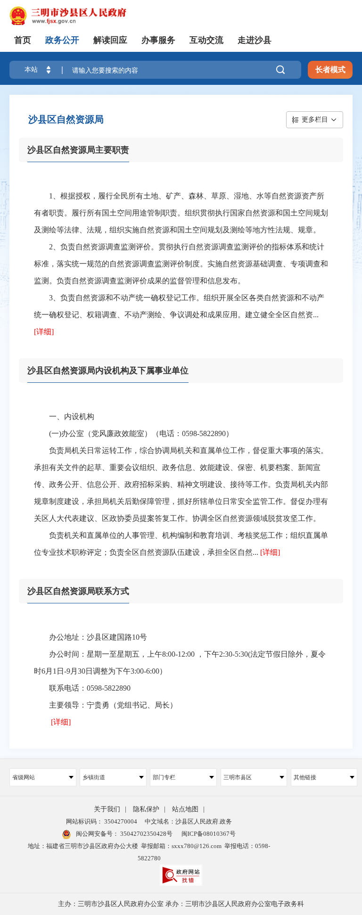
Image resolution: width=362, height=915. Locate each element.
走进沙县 (255, 40)
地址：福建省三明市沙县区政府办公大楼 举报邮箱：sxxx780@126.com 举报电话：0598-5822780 (149, 852)
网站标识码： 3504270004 (101, 821)
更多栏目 (315, 119)
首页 (22, 40)
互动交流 (206, 40)
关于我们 (107, 809)
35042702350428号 (146, 833)
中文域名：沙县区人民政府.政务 (188, 821)
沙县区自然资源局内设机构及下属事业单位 (108, 370)
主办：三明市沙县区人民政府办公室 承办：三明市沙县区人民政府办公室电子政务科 (181, 903)
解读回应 (110, 40)
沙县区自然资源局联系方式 (78, 591)
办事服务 (158, 40)
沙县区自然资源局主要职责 (78, 150)
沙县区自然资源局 (66, 119)
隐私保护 (146, 809)
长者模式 (330, 70)
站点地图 (185, 809)
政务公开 (62, 40)
